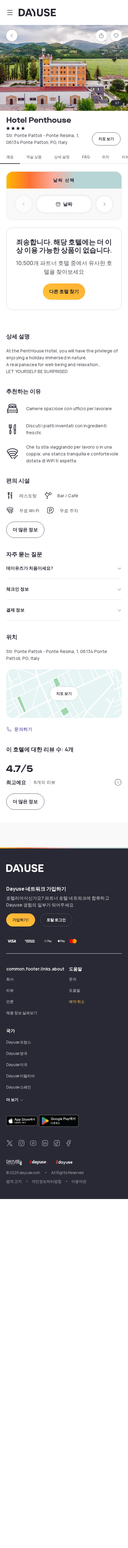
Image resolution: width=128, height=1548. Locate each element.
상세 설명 (62, 157)
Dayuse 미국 (16, 1064)
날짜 (67, 204)
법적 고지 (14, 1181)
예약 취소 (77, 1001)
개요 (10, 157)
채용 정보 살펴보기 (21, 1012)
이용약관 (78, 1181)
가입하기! (20, 919)
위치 (105, 157)
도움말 (74, 990)
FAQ (85, 157)
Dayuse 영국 (16, 1053)
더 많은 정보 (25, 529)
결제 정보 (15, 610)
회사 (10, 979)
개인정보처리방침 (47, 1181)
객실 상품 (34, 157)
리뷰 (10, 990)
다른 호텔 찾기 (64, 291)
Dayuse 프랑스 (18, 1042)
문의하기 (23, 729)
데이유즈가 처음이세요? (29, 568)
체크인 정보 (17, 589)
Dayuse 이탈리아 (20, 1076)
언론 (10, 1001)
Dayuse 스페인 (18, 1087)
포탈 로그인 (56, 919)
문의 (72, 979)
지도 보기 (106, 138)
